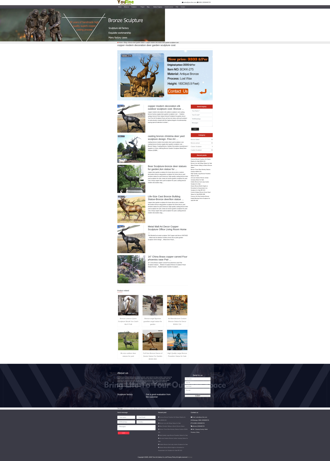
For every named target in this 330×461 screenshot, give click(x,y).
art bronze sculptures (129, 408)
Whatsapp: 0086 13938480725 (200, 420)
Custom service (169, 7)
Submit (197, 396)
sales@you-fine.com (189, 2)
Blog (148, 7)
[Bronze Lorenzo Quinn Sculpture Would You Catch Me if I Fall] (128, 305)
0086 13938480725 (204, 2)
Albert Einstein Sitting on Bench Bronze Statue (172, 426)
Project (142, 7)
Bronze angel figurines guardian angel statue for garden (153, 321)
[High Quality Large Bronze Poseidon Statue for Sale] (177, 340)
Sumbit (195, 129)
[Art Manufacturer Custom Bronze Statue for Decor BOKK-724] (177, 305)
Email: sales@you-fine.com (199, 417)
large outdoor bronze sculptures (143, 408)
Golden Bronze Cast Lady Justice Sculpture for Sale (174, 444)
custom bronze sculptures (158, 408)
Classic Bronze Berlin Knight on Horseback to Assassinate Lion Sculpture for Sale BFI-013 (199, 188)
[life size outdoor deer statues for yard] (128, 340)
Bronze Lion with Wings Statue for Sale (201, 163)
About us (126, 7)
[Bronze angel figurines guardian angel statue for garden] (153, 305)
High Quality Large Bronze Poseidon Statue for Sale (174, 435)
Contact (183, 7)
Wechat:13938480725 (198, 426)
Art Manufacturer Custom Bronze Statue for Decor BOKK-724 (177, 321)
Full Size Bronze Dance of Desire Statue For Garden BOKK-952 (152, 356)
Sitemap (189, 457)
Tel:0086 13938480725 (198, 423)
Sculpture (134, 7)
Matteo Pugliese (157, 7)
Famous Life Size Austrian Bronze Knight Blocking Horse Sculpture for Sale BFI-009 (200, 198)
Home (119, 7)
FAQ (177, 7)
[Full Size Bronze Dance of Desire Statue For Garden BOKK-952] (153, 340)
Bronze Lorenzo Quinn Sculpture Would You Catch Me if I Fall (128, 321)
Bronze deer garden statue (136, 42)
